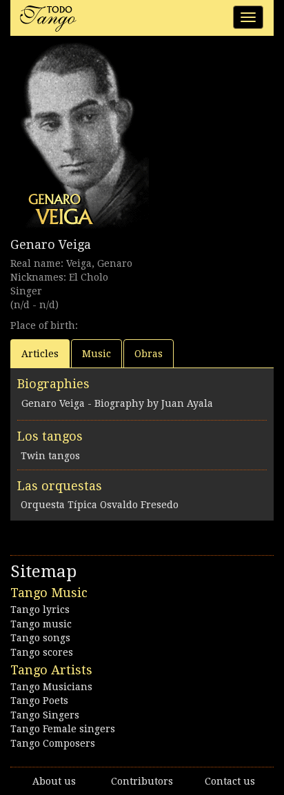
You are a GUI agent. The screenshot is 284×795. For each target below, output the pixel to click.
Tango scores (41, 652)
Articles (40, 353)
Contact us (230, 781)
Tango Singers (44, 715)
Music (96, 353)
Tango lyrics (40, 609)
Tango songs (40, 637)
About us (54, 781)
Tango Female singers (62, 728)
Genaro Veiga (50, 244)
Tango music (41, 624)
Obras (148, 353)
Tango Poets (39, 700)
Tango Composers (52, 743)
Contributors (142, 781)
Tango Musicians (51, 686)
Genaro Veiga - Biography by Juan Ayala (117, 403)
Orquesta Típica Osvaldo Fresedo (100, 504)
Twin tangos (50, 455)
